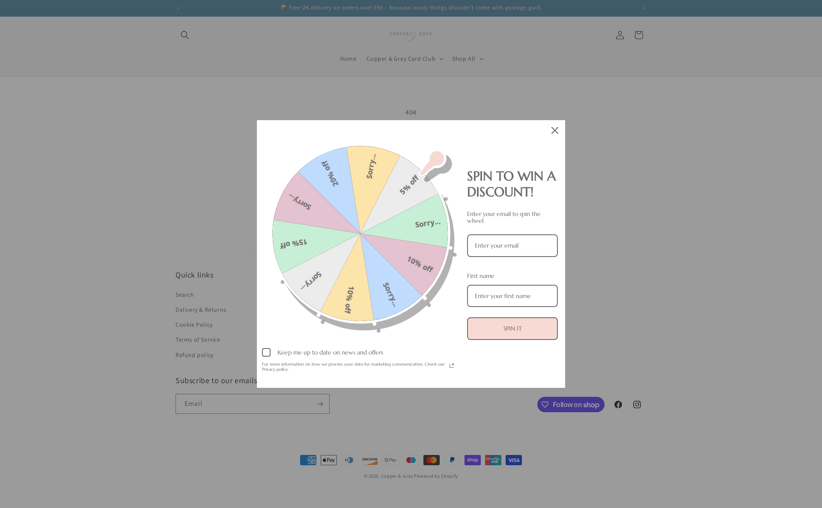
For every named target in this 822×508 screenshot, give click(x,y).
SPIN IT (512, 328)
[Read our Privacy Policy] (452, 365)
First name (480, 276)
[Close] (555, 130)
